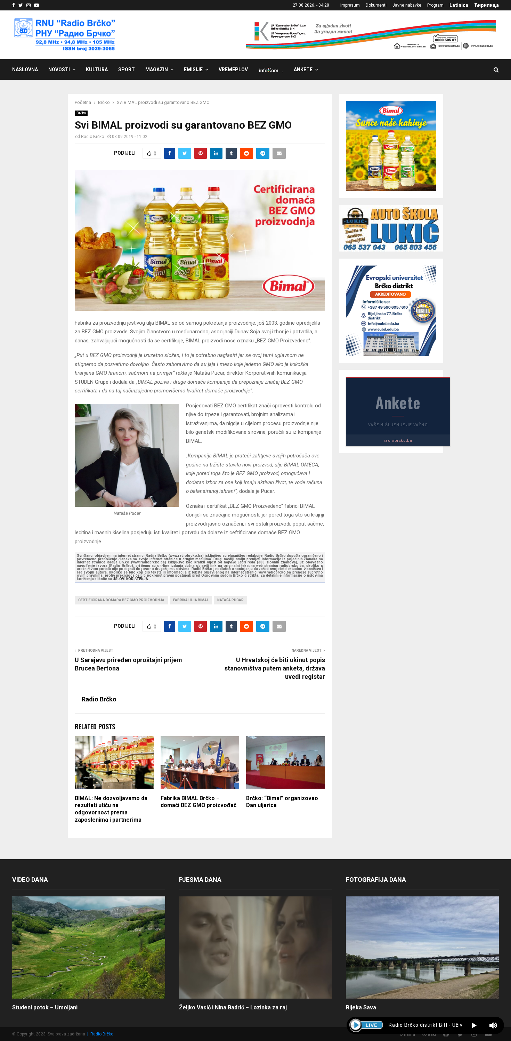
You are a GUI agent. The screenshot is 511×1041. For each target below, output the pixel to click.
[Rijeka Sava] (422, 947)
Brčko (81, 113)
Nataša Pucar (230, 600)
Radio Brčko (92, 136)
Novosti (59, 69)
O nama (407, 1034)
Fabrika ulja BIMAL (191, 600)
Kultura (97, 69)
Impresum (350, 5)
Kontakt (429, 1034)
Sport (126, 69)
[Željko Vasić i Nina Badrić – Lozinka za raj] (255, 947)
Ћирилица (486, 5)
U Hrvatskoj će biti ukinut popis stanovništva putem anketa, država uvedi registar (275, 668)
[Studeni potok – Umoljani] (88, 947)
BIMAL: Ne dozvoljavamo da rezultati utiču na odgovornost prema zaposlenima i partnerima (111, 809)
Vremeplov (233, 69)
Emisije (193, 69)
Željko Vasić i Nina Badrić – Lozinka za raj (233, 1007)
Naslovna (25, 69)
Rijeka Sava (361, 1007)
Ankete (303, 69)
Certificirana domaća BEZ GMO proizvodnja (121, 600)
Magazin (156, 69)
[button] (474, 1025)
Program (435, 5)
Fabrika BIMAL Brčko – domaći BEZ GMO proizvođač (198, 802)
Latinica (458, 5)
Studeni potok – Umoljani (45, 1007)
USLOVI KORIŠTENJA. (131, 579)
